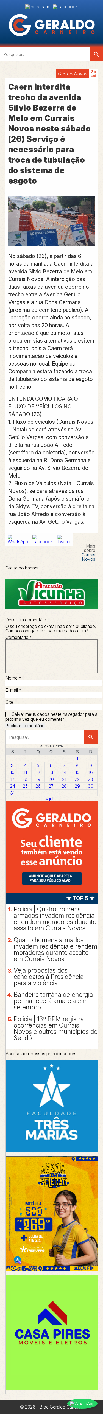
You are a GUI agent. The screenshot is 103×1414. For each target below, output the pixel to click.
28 (64, 786)
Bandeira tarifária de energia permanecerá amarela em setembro (53, 1001)
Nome (13, 678)
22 (77, 779)
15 (77, 772)
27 (51, 786)
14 (64, 772)
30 (90, 786)
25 (25, 786)
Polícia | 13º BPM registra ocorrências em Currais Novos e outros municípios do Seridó (56, 1028)
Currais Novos (72, 73)
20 (51, 779)
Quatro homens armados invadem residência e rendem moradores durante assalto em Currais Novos (55, 949)
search (96, 54)
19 (38, 779)
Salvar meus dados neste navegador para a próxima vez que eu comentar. (51, 716)
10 (12, 772)
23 (90, 779)
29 (77, 786)
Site (9, 702)
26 (38, 786)
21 (64, 779)
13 (51, 772)
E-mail (13, 690)
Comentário (18, 637)
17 (12, 779)
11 (25, 772)
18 (25, 779)
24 (12, 786)
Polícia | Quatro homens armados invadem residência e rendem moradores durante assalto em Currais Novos (55, 918)
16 (90, 772)
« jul (49, 798)
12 (38, 772)
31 (12, 793)
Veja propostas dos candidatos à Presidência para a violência (48, 977)
